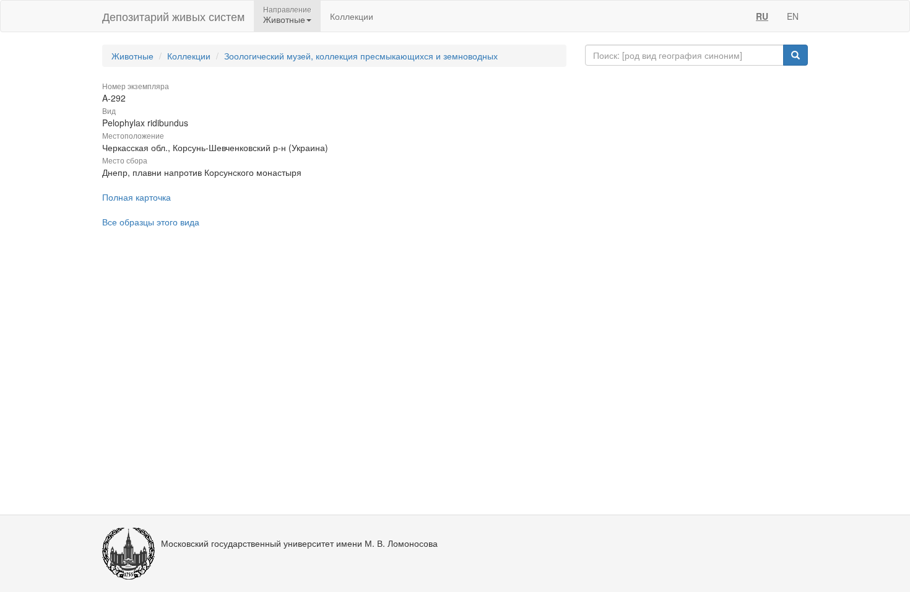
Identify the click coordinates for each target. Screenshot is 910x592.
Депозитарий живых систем (173, 16)
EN (793, 16)
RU (762, 16)
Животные (132, 56)
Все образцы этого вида (150, 221)
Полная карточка (136, 197)
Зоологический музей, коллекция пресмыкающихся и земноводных (361, 56)
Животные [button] (284, 19)
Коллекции (351, 16)
